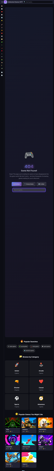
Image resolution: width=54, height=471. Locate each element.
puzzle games (23, 346)
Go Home (17, 184)
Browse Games (29, 184)
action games (12, 346)
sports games (46, 346)
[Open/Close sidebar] (2, 2)
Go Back (41, 184)
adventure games (29, 350)
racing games (35, 346)
